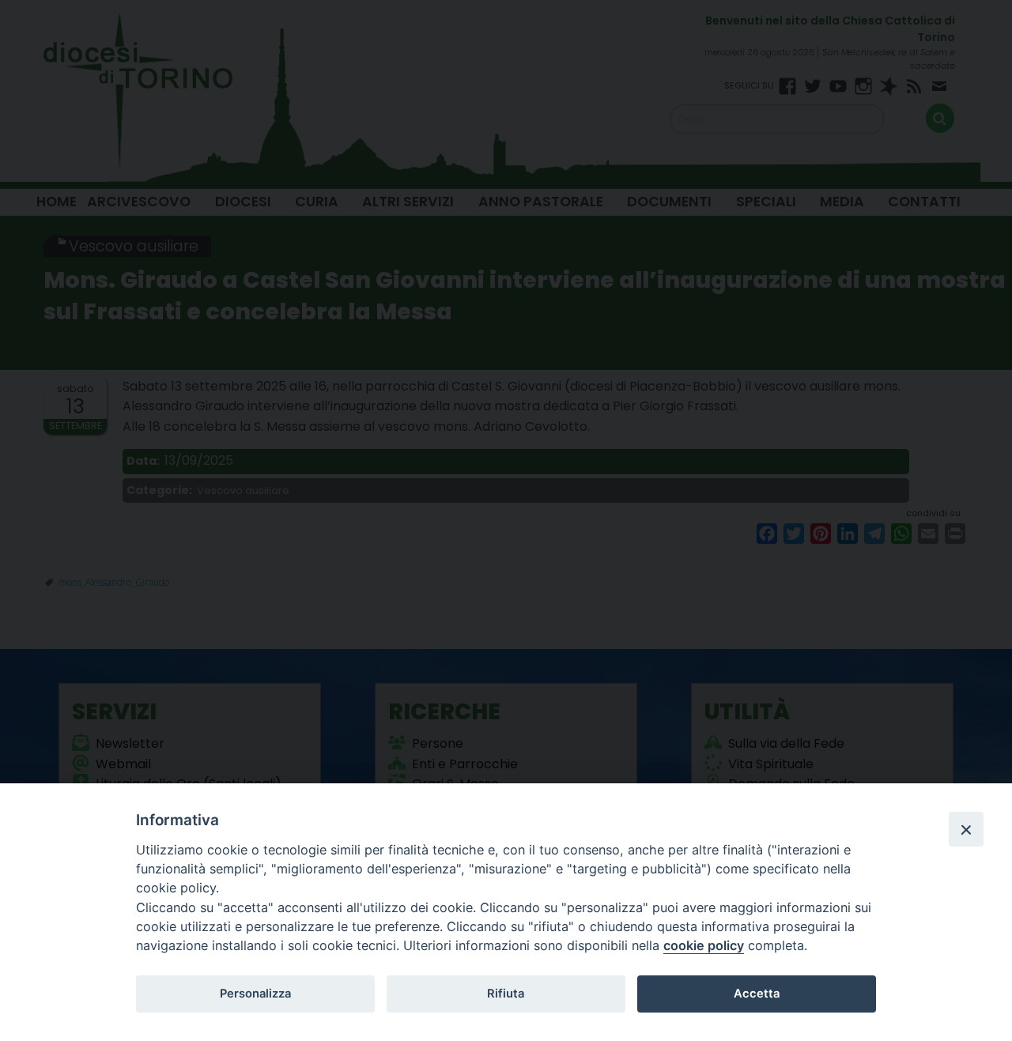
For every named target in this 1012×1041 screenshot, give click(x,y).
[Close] (966, 829)
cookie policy (703, 945)
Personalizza (255, 993)
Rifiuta (505, 993)
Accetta (757, 993)
